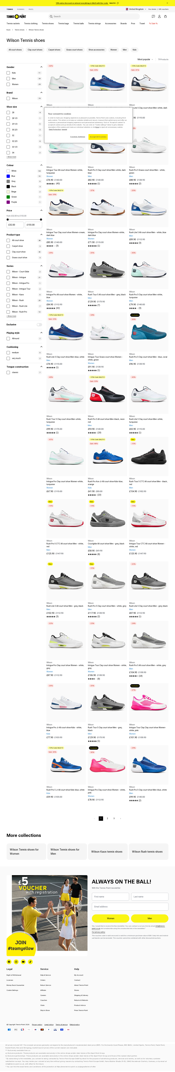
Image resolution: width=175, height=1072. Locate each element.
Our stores (152, 9)
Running (20, 9)
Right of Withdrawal (14, 975)
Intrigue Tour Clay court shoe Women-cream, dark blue (65, 233)
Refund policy (75, 1025)
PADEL (31, 9)
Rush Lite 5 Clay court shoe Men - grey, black (148, 606)
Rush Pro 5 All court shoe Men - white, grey (147, 665)
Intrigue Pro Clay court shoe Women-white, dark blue (106, 233)
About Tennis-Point (81, 985)
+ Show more (11, 157)
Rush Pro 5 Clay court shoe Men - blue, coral (148, 357)
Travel (142, 23)
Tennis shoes (48, 23)
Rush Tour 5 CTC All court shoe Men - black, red (148, 482)
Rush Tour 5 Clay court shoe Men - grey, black (105, 728)
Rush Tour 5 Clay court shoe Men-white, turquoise (63, 420)
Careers (43, 995)
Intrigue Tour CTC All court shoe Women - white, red (147, 545)
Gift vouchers (163, 9)
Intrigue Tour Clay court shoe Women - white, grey (107, 666)
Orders (42, 980)
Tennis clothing (30, 23)
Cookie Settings (12, 990)
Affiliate (43, 990)
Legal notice (48, 1025)
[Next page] (120, 818)
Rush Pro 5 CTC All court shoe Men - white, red (65, 545)
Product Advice (80, 1005)
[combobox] (94, 16)
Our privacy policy (98, 932)
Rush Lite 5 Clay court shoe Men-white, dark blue (148, 109)
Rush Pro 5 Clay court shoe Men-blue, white (148, 790)
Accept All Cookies (98, 137)
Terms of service (62, 1025)
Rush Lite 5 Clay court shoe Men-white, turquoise (146, 420)
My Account (78, 975)
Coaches (43, 1000)
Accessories (110, 23)
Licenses (10, 980)
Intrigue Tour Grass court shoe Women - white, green (105, 358)
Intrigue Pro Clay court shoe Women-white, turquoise (64, 482)
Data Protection (55, 129)
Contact (77, 980)
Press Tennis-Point (81, 1010)
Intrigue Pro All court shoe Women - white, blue (64, 296)
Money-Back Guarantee (15, 985)
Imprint (64, 129)
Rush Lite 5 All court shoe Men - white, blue (147, 232)
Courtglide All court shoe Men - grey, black (106, 544)
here (97, 127)
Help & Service (45, 975)
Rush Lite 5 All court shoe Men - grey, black (64, 606)
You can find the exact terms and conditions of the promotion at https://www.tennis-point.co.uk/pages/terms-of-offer (51, 1067)
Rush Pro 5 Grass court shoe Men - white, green (147, 171)
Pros (133, 23)
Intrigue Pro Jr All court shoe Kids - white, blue (64, 728)
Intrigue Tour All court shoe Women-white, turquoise (64, 171)
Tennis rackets (13, 23)
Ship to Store (45, 1010)
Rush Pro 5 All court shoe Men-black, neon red (106, 420)
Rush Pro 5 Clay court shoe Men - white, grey (107, 606)
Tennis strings (94, 23)
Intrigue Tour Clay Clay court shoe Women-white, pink (147, 728)
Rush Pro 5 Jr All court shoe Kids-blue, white (65, 790)
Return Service (45, 985)
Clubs (42, 1005)
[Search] (51, 17)
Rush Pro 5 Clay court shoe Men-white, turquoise (146, 296)
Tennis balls (78, 23)
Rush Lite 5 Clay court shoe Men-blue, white (65, 357)
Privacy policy (37, 1025)
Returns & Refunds (81, 1000)
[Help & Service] (153, 16)
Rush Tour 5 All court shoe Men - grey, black (107, 294)
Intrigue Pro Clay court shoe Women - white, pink (107, 791)
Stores (76, 990)
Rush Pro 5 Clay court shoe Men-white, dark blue (107, 171)
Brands (124, 23)
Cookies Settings (77, 137)
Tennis (10, 9)
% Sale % (153, 23)
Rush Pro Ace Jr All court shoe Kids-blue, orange (105, 482)
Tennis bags (63, 23)
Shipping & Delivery (81, 995)
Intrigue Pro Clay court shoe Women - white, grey (65, 666)
